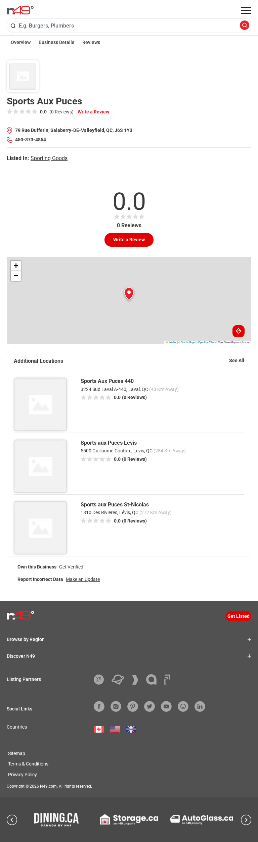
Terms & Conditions (28, 763)
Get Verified (71, 566)
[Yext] (101, 680)
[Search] (244, 25)
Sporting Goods (49, 158)
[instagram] (116, 706)
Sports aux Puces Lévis (109, 443)
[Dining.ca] (56, 819)
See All (236, 360)
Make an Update (83, 579)
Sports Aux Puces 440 (107, 381)
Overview (21, 42)
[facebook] (99, 706)
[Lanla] (154, 679)
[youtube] (166, 706)
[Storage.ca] (129, 819)
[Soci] (167, 680)
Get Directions (238, 331)
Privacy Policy (22, 774)
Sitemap (16, 753)
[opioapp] (183, 706)
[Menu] (246, 11)
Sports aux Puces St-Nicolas (115, 504)
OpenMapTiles (206, 342)
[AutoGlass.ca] (201, 820)
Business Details (56, 42)
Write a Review (93, 111)
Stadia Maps (188, 342)
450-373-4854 (30, 139)
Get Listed (238, 616)
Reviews (91, 42)
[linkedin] (200, 706)
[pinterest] (132, 706)
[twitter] (149, 706)
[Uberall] (120, 680)
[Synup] (138, 680)
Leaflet (172, 342)
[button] (129, 294)
